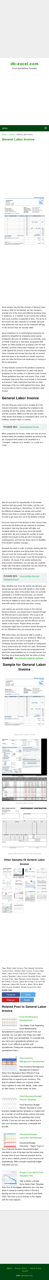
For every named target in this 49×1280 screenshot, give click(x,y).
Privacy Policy (21, 1268)
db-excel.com (25, 63)
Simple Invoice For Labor (31, 987)
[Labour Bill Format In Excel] (24, 703)
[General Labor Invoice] (30, 884)
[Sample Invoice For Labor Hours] (18, 907)
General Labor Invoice (23, 971)
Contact (25, 1271)
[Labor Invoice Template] (30, 873)
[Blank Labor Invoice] (7, 873)
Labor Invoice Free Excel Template (22, 973)
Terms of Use (35, 1268)
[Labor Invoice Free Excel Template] (7, 907)
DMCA (9, 1268)
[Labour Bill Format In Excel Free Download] (24, 829)
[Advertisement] (24, 30)
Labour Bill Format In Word (21, 984)
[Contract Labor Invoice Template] (42, 884)
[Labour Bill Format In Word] (7, 896)
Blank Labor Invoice (15, 968)
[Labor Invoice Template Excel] (18, 884)
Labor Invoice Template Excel (28, 976)
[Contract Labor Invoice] (24, 769)
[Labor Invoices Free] (18, 896)
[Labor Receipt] (30, 896)
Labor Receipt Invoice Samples (26, 979)
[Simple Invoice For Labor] (42, 873)
